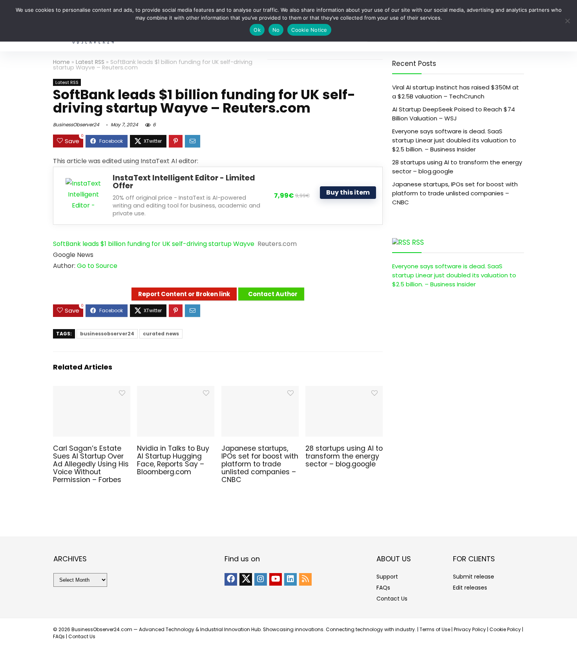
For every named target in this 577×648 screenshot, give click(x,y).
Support (387, 577)
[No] (567, 21)
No (276, 30)
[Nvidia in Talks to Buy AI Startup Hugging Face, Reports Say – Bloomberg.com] (175, 391)
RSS (418, 242)
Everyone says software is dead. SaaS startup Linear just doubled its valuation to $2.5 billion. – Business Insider (454, 140)
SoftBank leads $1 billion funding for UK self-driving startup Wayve (153, 243)
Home (61, 62)
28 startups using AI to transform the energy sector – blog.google (344, 456)
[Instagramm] (260, 579)
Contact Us (391, 598)
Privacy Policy (470, 629)
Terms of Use (435, 629)
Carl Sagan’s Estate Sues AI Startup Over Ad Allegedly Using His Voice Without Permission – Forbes (91, 464)
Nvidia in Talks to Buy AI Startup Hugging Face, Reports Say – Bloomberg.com (173, 460)
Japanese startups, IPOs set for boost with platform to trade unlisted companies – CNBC (259, 464)
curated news (161, 333)
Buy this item (348, 192)
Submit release (473, 577)
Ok (257, 30)
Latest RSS (90, 62)
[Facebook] (231, 579)
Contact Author (273, 294)
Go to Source (97, 265)
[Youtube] (275, 579)
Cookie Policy (505, 629)
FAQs (383, 588)
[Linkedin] (290, 579)
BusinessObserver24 (76, 124)
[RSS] (305, 579)
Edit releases (470, 588)
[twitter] (245, 579)
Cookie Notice (309, 30)
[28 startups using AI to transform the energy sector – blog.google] (344, 391)
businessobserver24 (107, 333)
